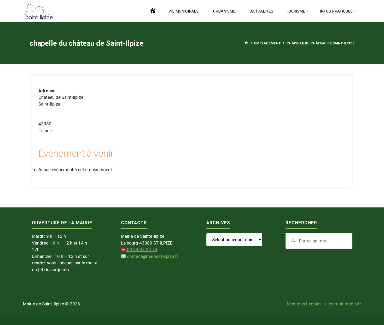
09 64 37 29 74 (141, 249)
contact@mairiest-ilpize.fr (152, 256)
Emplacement (267, 43)
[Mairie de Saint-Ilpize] (38, 11)
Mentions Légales (304, 303)
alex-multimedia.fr (343, 303)
